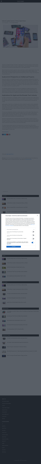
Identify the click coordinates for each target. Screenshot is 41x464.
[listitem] (20, 229)
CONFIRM (13, 246)
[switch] (33, 231)
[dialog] (20, 232)
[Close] (38, 216)
